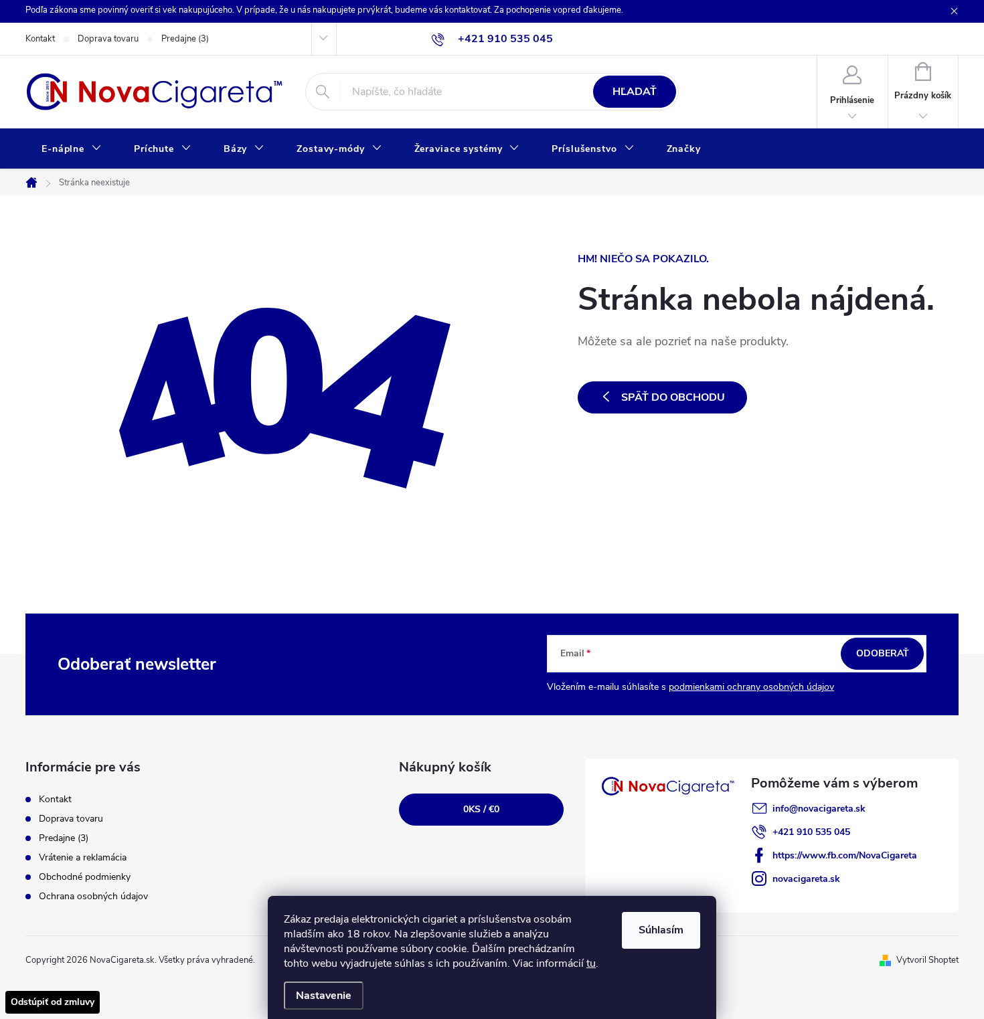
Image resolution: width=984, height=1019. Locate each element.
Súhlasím (661, 930)
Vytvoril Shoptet (927, 960)
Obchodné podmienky (85, 876)
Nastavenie (323, 995)
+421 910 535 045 (811, 832)
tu (591, 963)
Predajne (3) (185, 39)
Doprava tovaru (108, 39)
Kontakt (40, 39)
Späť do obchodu (673, 397)
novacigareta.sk (806, 878)
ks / (481, 809)
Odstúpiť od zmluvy (52, 1002)
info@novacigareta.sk (819, 808)
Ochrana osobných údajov (93, 896)
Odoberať (882, 653)
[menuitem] (71, 149)
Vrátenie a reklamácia (83, 857)
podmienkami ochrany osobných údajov (751, 686)
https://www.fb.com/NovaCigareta (844, 855)
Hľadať (634, 91)
